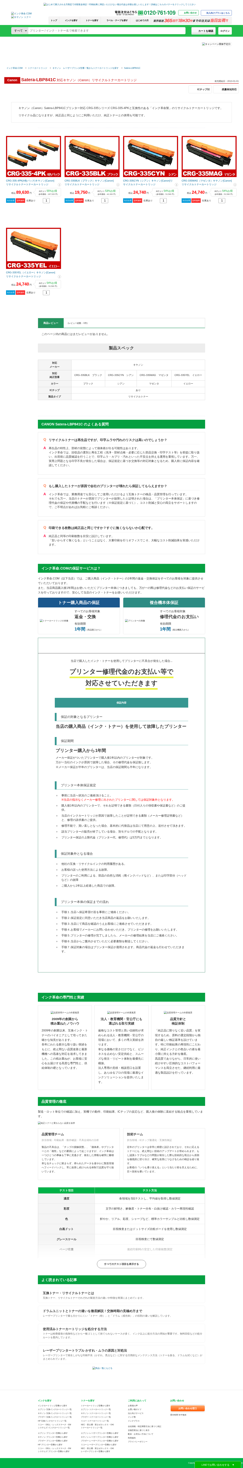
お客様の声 (133, 1406)
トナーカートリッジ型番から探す (95, 1406)
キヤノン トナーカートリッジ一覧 (96, 1413)
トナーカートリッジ (37, 68)
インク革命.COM (14, 68)
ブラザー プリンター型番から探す (53, 1441)
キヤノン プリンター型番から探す (53, 1437)
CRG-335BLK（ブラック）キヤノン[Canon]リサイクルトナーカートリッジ (89, 182)
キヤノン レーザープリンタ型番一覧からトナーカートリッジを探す (85, 68)
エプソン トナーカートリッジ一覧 (96, 1409)
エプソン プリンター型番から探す (53, 1433)
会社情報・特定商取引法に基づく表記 (144, 1426)
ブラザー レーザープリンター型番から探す (100, 1441)
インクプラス (134, 1421)
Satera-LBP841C (132, 68)
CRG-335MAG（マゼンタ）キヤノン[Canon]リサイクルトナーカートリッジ (207, 182)
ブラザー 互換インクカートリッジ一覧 (55, 1417)
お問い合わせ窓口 (187, 1408)
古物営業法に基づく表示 (138, 1430)
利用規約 (132, 1438)
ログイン (225, 31)
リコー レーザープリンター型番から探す (99, 1445)
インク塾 (132, 1417)
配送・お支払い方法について (140, 1434)
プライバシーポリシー (137, 1442)
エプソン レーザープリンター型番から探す (100, 1433)
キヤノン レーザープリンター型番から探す (100, 1437)
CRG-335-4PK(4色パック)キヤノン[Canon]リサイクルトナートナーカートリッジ (30, 182)
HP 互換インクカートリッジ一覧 (52, 1421)
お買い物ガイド (135, 1409)
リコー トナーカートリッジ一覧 (95, 1421)
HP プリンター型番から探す (50, 1445)
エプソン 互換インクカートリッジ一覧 (55, 1409)
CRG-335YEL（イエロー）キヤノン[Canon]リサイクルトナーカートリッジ (30, 274)
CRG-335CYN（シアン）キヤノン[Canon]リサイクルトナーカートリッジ (148, 182)
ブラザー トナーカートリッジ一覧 (96, 1417)
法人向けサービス (136, 1413)
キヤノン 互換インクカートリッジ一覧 (55, 1413)
